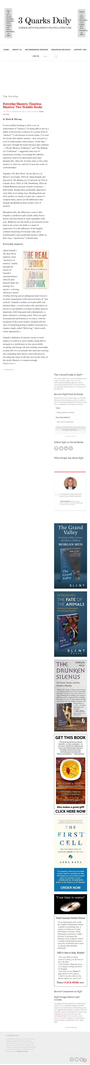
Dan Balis (76, 1010)
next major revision (60, 1012)
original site (60, 1004)
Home (6, 50)
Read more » (9, 363)
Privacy (74, 436)
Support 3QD (80, 50)
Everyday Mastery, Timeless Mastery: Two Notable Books (22, 105)
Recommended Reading (36, 50)
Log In (36, 56)
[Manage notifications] (85, 1060)
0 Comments (8, 370)
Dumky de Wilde (61, 1016)
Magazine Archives (60, 50)
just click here (58, 389)
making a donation (22, 1051)
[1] (45, 295)
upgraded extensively (64, 1010)
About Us (17, 50)
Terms (69, 436)
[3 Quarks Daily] (45, 29)
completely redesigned (71, 1006)
